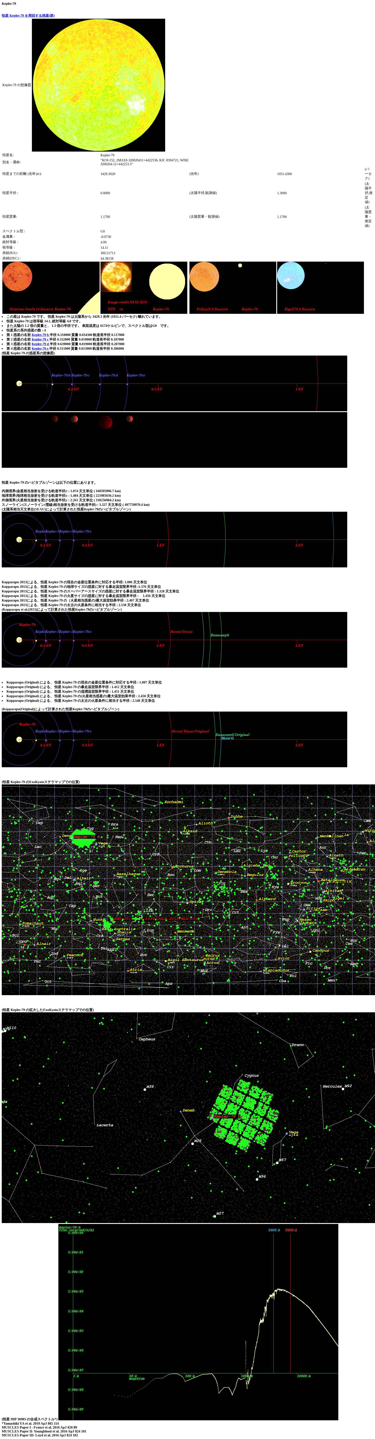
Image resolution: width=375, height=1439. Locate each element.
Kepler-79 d (41, 344)
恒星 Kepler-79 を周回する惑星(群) (28, 15)
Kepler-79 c (40, 339)
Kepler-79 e (40, 348)
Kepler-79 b (41, 335)
